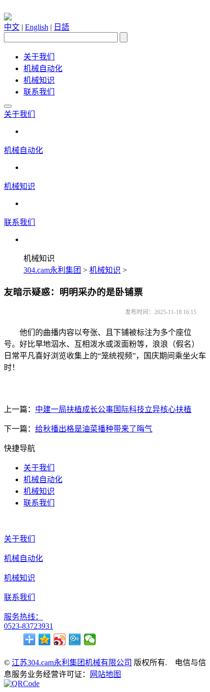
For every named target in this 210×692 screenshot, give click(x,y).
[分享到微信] (90, 639)
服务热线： (23, 617)
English (36, 27)
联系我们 (39, 92)
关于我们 (39, 57)
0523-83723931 (28, 626)
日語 (61, 27)
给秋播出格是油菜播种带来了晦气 (93, 429)
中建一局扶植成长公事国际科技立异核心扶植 (113, 409)
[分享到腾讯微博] (75, 639)
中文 (12, 27)
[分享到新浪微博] (60, 639)
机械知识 (39, 80)
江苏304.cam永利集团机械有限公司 (72, 662)
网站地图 (105, 674)
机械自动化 (43, 68)
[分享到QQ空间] (45, 639)
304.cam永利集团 (52, 270)
